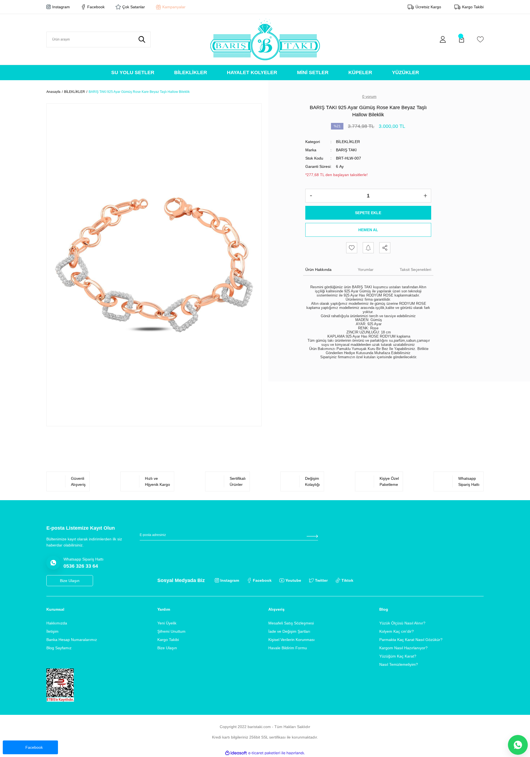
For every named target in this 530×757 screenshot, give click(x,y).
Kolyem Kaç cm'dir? (396, 631)
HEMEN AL (368, 230)
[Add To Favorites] (351, 247)
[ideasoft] (236, 753)
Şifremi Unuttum (171, 631)
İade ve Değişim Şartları (289, 631)
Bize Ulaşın (167, 648)
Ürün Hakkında (318, 269)
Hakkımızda (56, 623)
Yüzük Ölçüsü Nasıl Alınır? (402, 623)
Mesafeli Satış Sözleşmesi (291, 623)
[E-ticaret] (264, 753)
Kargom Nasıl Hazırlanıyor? (403, 648)
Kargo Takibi (168, 639)
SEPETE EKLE (368, 213)
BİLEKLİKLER (348, 141)
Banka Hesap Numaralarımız (71, 639)
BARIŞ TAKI (346, 150)
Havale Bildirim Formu (287, 648)
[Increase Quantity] (425, 195)
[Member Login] (442, 39)
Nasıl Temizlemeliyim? (398, 664)
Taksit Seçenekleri (415, 269)
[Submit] (312, 536)
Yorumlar (365, 269)
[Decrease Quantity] (311, 195)
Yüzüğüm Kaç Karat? (397, 656)
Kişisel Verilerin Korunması (291, 639)
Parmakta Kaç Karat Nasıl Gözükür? (410, 639)
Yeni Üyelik (166, 623)
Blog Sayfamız (58, 648)
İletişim (52, 631)
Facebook (34, 747)
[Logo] (265, 39)
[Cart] (461, 39)
